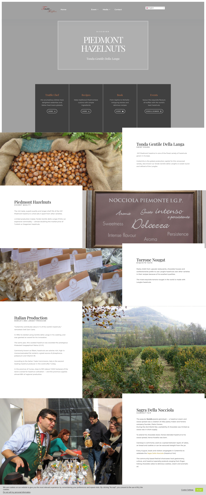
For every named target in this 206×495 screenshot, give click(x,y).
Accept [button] (199, 490)
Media (105, 9)
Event (93, 9)
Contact (118, 9)
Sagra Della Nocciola (155, 453)
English (151, 8)
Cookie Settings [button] (187, 490)
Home (63, 9)
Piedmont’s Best (77, 9)
